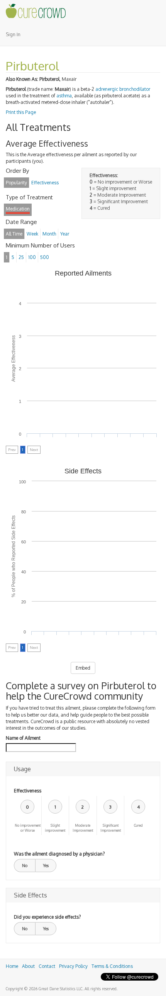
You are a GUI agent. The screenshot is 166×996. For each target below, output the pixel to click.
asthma (64, 96)
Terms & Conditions (112, 966)
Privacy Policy (73, 966)
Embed (83, 668)
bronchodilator (134, 89)
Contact (47, 966)
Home (12, 966)
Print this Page (21, 112)
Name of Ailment (23, 738)
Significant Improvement (110, 827)
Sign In (13, 34)
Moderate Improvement (83, 827)
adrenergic (106, 89)
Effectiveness (27, 791)
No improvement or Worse (28, 827)
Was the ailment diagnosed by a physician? (59, 854)
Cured (138, 825)
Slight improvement (55, 827)
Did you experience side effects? (47, 917)
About (28, 966)
